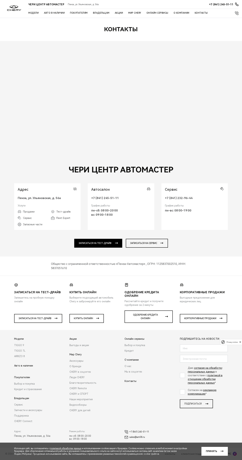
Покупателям (79, 13)
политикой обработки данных (65, 448)
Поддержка (21, 415)
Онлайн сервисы (157, 13)
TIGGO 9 (19, 345)
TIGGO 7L (20, 350)
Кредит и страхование (28, 389)
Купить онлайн (83, 318)
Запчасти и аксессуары (28, 410)
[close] (240, 342)
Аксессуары (76, 360)
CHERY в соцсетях (80, 371)
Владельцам (101, 13)
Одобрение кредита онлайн (145, 317)
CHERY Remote (78, 388)
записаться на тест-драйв (95, 243)
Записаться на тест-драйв (35, 318)
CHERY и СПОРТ (78, 393)
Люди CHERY (77, 377)
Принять (211, 451)
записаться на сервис (143, 243)
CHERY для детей (79, 410)
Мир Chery (134, 13)
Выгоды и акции (79, 345)
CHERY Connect (23, 421)
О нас (128, 366)
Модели (33, 13)
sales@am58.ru (137, 437)
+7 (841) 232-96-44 (179, 198)
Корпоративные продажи (200, 318)
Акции (119, 13)
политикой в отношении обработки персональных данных (205, 379)
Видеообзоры (78, 404)
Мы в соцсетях (133, 371)
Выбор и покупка (24, 383)
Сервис (18, 404)
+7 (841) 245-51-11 (105, 198)
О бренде (75, 366)
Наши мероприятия (81, 399)
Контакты (201, 13)
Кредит (129, 350)
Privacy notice (232, 342)
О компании (181, 13)
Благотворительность (82, 382)
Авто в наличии (54, 13)
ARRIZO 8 (19, 356)
